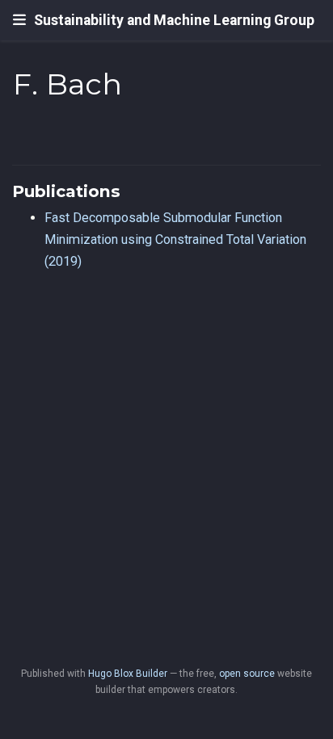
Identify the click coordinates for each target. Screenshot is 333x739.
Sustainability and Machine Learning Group (174, 20)
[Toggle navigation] (19, 20)
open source (247, 673)
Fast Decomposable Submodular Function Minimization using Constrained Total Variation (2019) (175, 239)
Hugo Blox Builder (127, 673)
